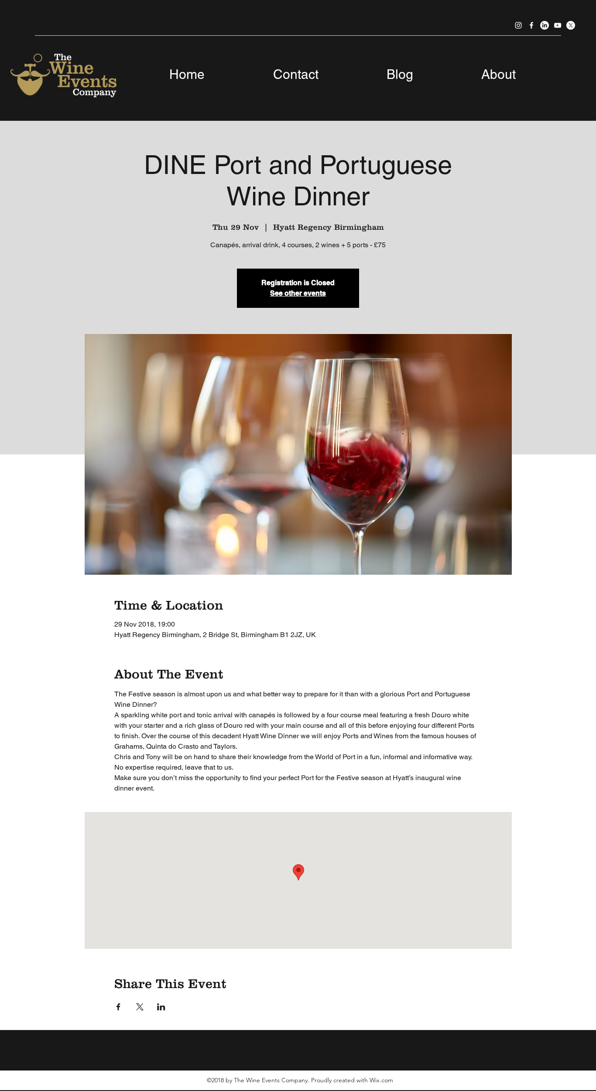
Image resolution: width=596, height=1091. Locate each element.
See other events (298, 293)
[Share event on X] (140, 1006)
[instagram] (518, 25)
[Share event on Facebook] (118, 1006)
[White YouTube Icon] (557, 25)
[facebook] (531, 25)
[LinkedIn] (544, 25)
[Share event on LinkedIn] (161, 1006)
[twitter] (570, 25)
